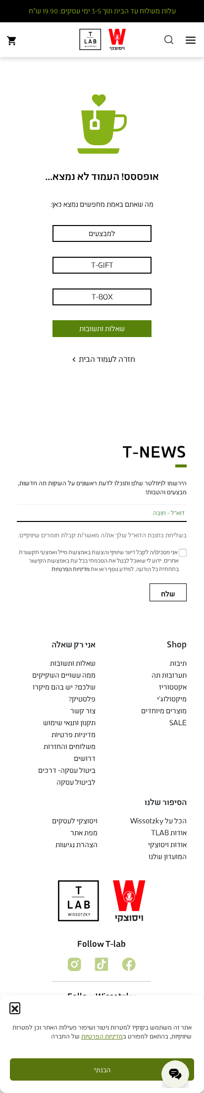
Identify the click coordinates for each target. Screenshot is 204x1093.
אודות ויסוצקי (167, 844)
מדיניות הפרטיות (102, 1036)
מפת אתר (84, 832)
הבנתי (102, 1069)
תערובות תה (169, 675)
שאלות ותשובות (102, 328)
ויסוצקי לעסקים (75, 820)
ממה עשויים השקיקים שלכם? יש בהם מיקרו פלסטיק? (64, 686)
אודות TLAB (169, 832)
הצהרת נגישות (76, 844)
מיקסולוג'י (172, 698)
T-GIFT (102, 265)
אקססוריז (173, 686)
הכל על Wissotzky (158, 820)
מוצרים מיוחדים (164, 710)
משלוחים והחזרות (70, 746)
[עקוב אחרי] (128, 963)
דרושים (85, 758)
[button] (15, 1008)
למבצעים (102, 233)
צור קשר (83, 710)
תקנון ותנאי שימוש (69, 722)
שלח (168, 593)
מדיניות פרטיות (73, 734)
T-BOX (102, 296)
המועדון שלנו (168, 856)
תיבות (178, 663)
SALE (178, 722)
